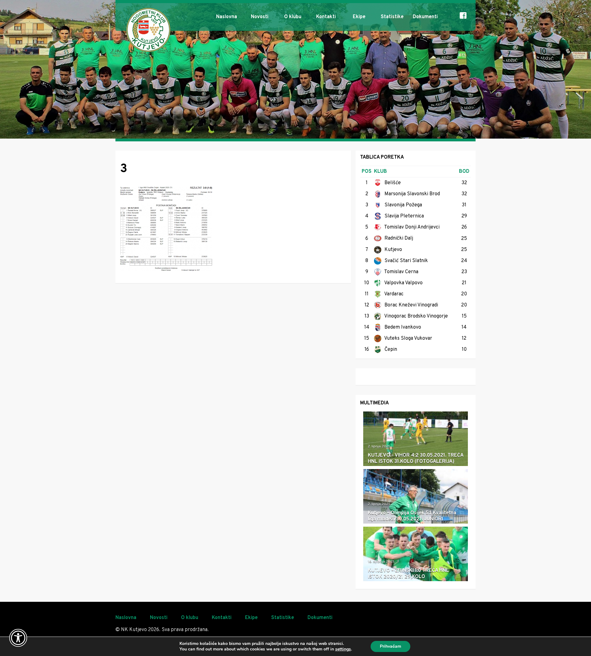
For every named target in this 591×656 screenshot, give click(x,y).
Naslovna (226, 17)
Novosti (259, 17)
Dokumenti (425, 17)
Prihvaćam (390, 646)
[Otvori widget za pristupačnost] (18, 638)
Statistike (392, 17)
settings (343, 649)
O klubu (292, 17)
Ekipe (359, 17)
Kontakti (326, 17)
